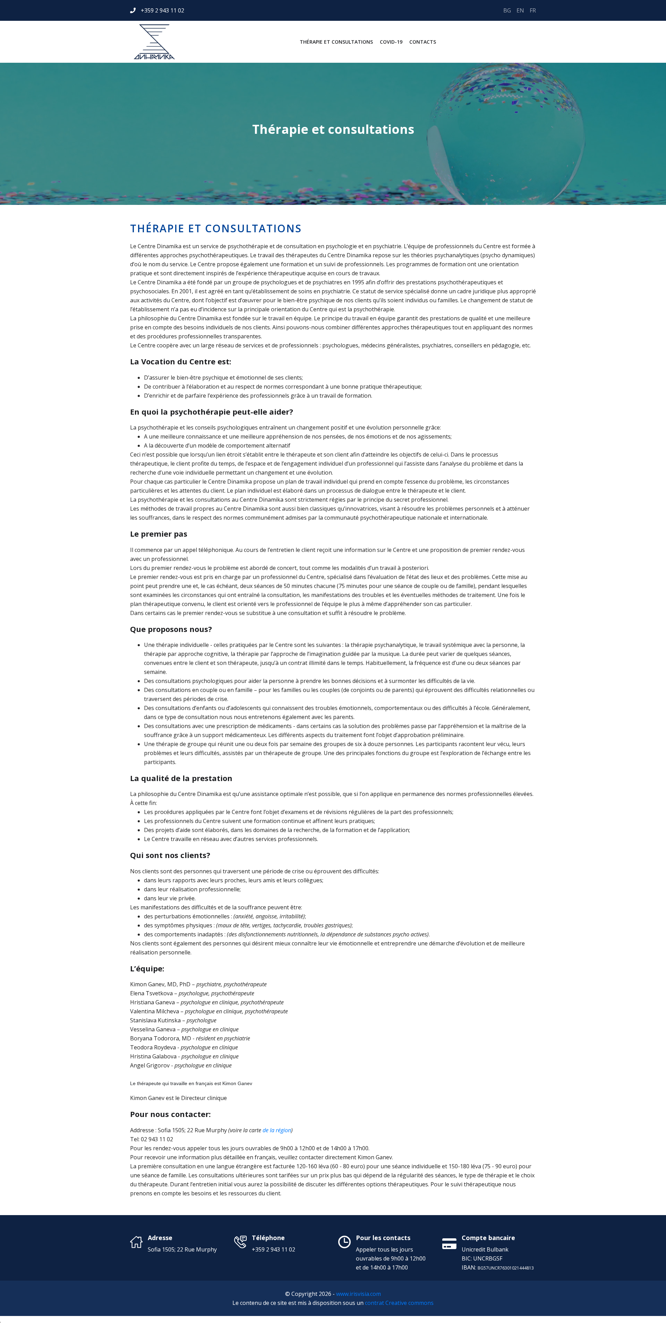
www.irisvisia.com (358, 1294)
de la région (277, 1130)
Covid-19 (391, 41)
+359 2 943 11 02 (162, 10)
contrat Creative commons (399, 1303)
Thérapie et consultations (336, 41)
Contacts (422, 41)
